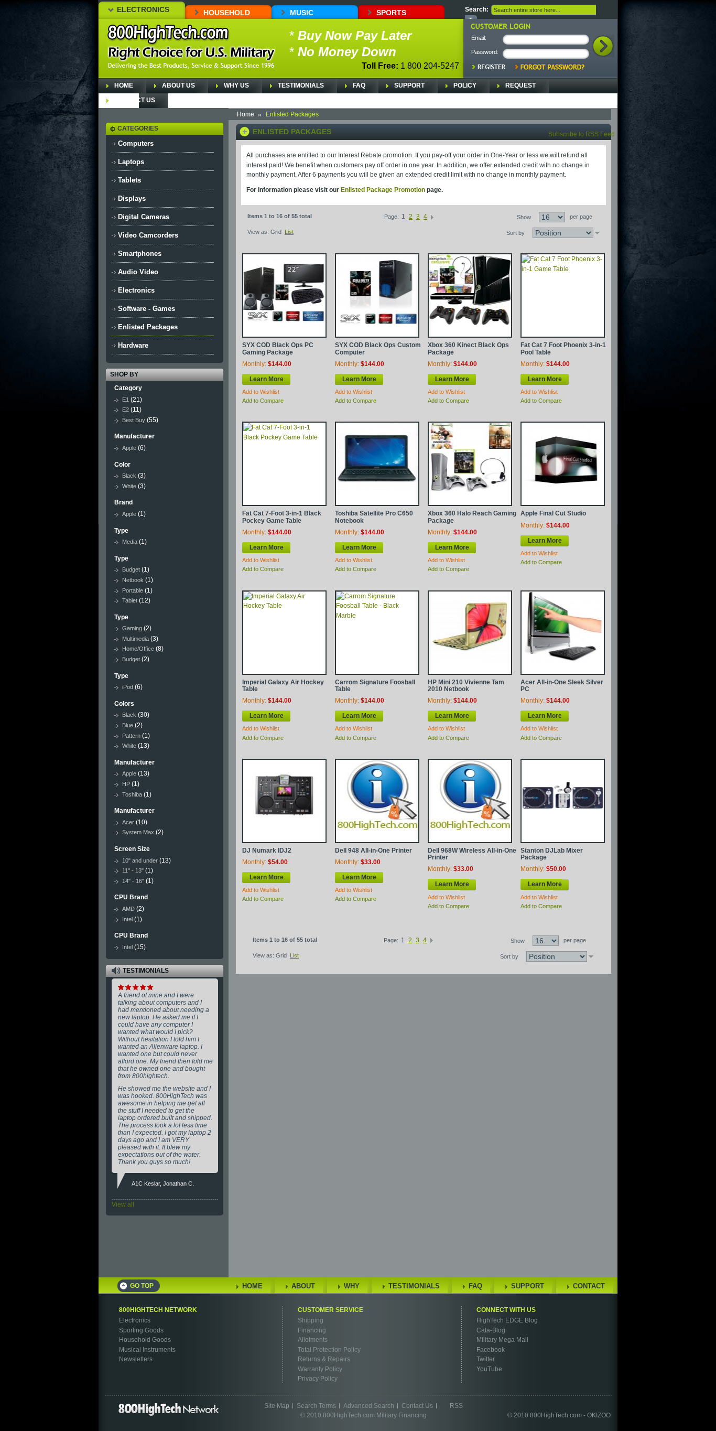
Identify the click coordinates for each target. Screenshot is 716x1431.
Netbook (133, 580)
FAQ (359, 85)
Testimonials (301, 85)
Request (520, 85)
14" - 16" (134, 881)
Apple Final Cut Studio (553, 513)
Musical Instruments (147, 1349)
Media (129, 542)
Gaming (132, 628)
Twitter (485, 1359)
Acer (128, 822)
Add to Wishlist (260, 392)
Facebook (490, 1349)
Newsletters (136, 1359)
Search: (477, 9)
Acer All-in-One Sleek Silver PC (561, 686)
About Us (178, 85)
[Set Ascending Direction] (597, 233)
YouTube (489, 1369)
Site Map (276, 1406)
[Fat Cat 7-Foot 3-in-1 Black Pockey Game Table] (284, 464)
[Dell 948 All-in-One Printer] (377, 801)
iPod (127, 687)
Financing (312, 1330)
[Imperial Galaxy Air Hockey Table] (284, 632)
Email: (478, 38)
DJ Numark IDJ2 (266, 850)
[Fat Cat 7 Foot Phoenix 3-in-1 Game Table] (562, 295)
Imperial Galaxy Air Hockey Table (283, 686)
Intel (127, 919)
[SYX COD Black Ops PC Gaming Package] (284, 295)
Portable (132, 590)
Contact (589, 1286)
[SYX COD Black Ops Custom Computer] (377, 295)
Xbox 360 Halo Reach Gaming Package (472, 517)
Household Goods (145, 1339)
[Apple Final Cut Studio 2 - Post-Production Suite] (562, 464)
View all (123, 1204)
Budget (131, 569)
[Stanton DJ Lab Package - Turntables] (562, 801)
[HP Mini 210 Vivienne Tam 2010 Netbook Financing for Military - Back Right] (470, 632)
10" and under (140, 860)
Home (123, 85)
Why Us (236, 85)
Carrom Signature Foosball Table (375, 686)
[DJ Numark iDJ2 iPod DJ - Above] (284, 801)
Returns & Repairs (324, 1359)
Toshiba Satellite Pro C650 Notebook (374, 517)
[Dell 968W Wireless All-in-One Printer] (470, 801)
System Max (138, 832)
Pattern (131, 736)
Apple (129, 448)
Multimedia (135, 639)
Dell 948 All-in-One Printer (373, 850)
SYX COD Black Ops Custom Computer (378, 348)
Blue (127, 725)
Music (301, 12)
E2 (125, 409)
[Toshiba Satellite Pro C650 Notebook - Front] (377, 464)
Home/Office (138, 648)
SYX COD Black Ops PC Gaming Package (277, 348)
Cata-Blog (490, 1330)
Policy (464, 85)
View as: (258, 232)
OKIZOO (599, 1415)
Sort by (515, 233)
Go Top (142, 1285)
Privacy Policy (318, 1378)
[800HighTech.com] (168, 35)
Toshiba (132, 794)
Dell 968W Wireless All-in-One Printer (472, 854)
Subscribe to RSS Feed (581, 134)
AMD (128, 909)
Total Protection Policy (329, 1349)
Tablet (129, 600)
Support (409, 85)
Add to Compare (263, 400)
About (303, 1286)
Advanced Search (368, 1406)
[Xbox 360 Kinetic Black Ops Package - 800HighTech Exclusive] (470, 295)
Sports (391, 12)
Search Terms (316, 1406)
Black (129, 475)
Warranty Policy (320, 1369)
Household (226, 12)
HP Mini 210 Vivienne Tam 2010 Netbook (466, 686)
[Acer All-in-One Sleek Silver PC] (562, 632)
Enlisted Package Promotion (383, 189)
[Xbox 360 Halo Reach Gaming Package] (470, 464)
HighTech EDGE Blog (507, 1320)
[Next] (432, 216)
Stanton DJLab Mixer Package (551, 854)
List (289, 232)
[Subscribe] (199, 1255)
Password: (484, 52)
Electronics (143, 9)
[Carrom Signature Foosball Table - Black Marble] (377, 632)
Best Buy (133, 420)
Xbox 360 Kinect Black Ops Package (468, 348)
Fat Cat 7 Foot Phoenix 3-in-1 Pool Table (563, 348)
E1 (125, 399)
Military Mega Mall (502, 1339)
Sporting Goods (141, 1330)
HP (126, 784)
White (129, 486)
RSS (456, 1406)
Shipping (310, 1320)
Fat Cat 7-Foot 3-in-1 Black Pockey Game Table (281, 517)
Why (352, 1286)
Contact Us (134, 100)
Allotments (313, 1339)
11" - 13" (133, 870)
